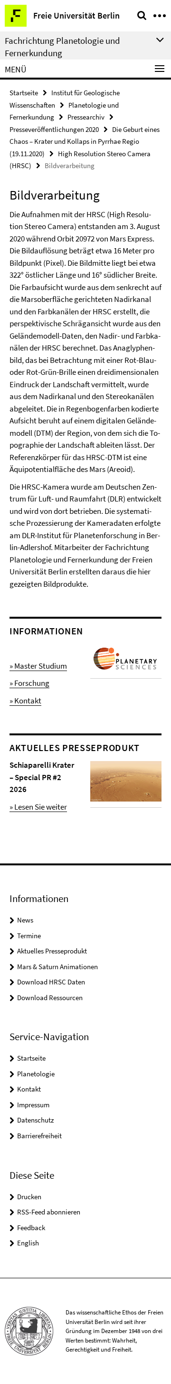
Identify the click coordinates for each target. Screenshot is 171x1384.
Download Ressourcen (50, 997)
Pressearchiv (85, 116)
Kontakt (29, 1088)
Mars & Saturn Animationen (57, 966)
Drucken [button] (29, 1196)
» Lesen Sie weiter (38, 807)
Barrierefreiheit (39, 1135)
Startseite (24, 92)
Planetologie (36, 1073)
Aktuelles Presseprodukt (52, 950)
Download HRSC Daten (51, 981)
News (25, 919)
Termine (29, 935)
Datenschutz (35, 1119)
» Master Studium (38, 666)
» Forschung (29, 683)
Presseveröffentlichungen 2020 (54, 129)
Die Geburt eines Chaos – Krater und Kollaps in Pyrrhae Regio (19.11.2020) (85, 141)
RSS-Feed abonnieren (48, 1211)
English (28, 1242)
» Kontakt (25, 700)
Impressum (33, 1104)
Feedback (31, 1227)
